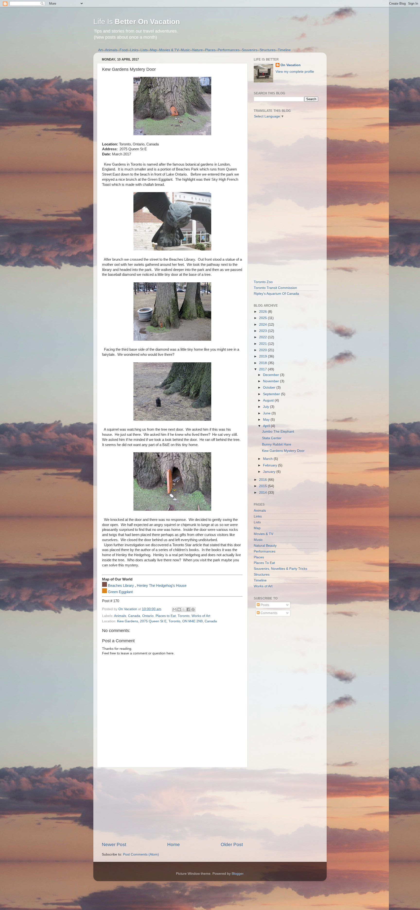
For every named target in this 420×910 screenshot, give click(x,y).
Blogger (237, 873)
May (267, 419)
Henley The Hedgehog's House (161, 586)
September (272, 394)
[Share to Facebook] (188, 609)
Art (100, 50)
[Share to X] (183, 609)
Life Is (136, 22)
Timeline (284, 50)
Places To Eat (264, 563)
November (271, 381)
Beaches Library (121, 586)
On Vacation (290, 65)
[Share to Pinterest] (193, 609)
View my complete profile (295, 71)
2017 (263, 369)
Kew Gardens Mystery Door (283, 451)
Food (124, 50)
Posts (264, 605)
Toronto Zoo (263, 282)
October (269, 387)
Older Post (232, 844)
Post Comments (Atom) (141, 854)
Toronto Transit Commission (275, 288)
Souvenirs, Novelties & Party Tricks (280, 569)
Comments (268, 613)
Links (134, 50)
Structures (267, 50)
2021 (263, 344)
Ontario (148, 616)
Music (185, 50)
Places (210, 50)
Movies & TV (168, 50)
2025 (263, 318)
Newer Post (114, 844)
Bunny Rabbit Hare (276, 444)
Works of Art (201, 616)
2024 (263, 324)
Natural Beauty (265, 545)
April (267, 426)
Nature (197, 50)
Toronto (184, 616)
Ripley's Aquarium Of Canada (276, 293)
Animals (111, 50)
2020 (263, 350)
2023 (263, 331)
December (271, 375)
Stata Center (271, 438)
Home (173, 844)
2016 (263, 480)
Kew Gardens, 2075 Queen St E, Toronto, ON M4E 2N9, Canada (167, 621)
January (269, 471)
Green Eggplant (120, 592)
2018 (263, 363)
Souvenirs (249, 50)
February (270, 465)
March (268, 459)
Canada (134, 616)
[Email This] (174, 609)
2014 (263, 492)
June (267, 413)
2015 (263, 486)
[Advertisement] (172, 804)
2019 (263, 356)
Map (153, 50)
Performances (228, 50)
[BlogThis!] (179, 609)
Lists (144, 50)
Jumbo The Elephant (278, 431)
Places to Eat (166, 616)
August (269, 400)
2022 (263, 337)
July (266, 407)
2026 (263, 311)
